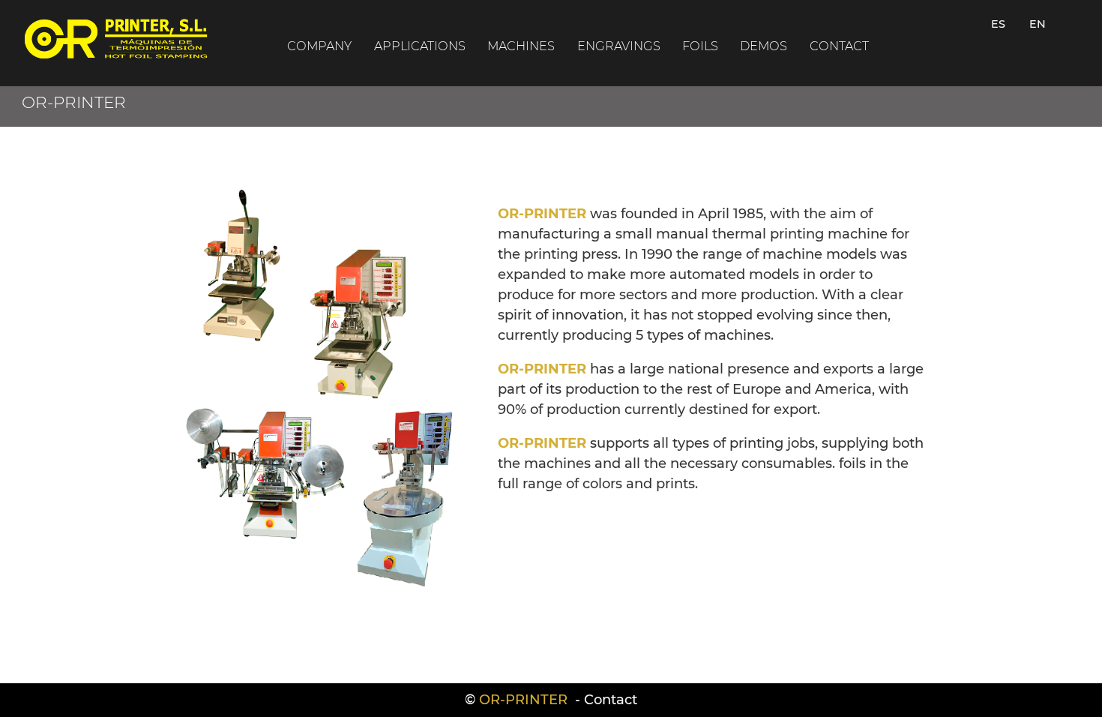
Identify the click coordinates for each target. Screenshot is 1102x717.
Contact (839, 45)
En (1037, 24)
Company (319, 45)
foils (700, 45)
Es (998, 24)
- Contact (604, 700)
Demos (763, 45)
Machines (521, 45)
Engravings (618, 45)
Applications (420, 45)
